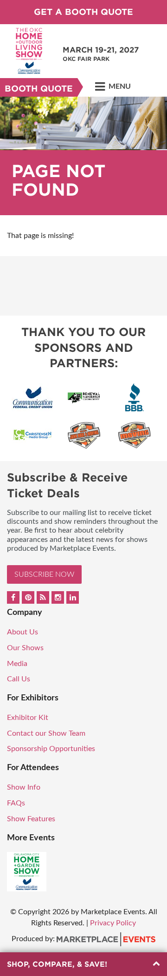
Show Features (31, 819)
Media (17, 663)
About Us (22, 632)
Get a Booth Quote (83, 12)
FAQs (16, 803)
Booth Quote (39, 88)
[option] (83, 156)
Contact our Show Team (46, 733)
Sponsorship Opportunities (51, 748)
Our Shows (25, 648)
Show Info (23, 787)
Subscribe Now (44, 574)
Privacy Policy (113, 923)
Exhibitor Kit (27, 717)
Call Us (18, 679)
